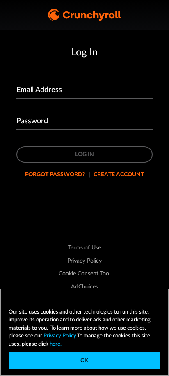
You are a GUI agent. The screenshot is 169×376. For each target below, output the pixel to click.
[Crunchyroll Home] (84, 15)
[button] (84, 273)
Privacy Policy (59, 336)
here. (55, 344)
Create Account (119, 175)
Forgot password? (55, 175)
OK (84, 360)
